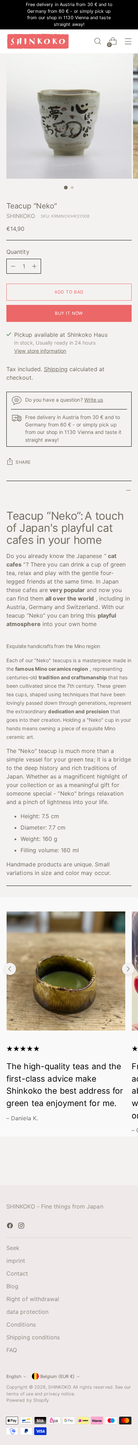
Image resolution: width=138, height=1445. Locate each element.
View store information (40, 351)
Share (23, 462)
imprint (15, 1260)
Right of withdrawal (32, 1298)
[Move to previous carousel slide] (10, 969)
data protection (27, 1311)
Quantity (17, 251)
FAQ (11, 1350)
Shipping (56, 369)
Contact (17, 1273)
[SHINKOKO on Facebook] (10, 1226)
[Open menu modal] (128, 41)
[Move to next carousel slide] (128, 969)
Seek (12, 1247)
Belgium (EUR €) (57, 1376)
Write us (93, 400)
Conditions (21, 1324)
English (13, 1376)
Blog (12, 1286)
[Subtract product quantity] (13, 266)
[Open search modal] (97, 41)
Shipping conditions (33, 1337)
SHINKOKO (20, 215)
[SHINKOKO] (38, 41)
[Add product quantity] (34, 266)
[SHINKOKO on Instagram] (22, 1226)
